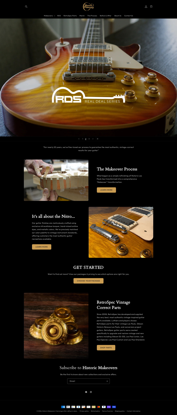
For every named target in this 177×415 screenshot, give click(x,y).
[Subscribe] (107, 381)
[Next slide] (93, 139)
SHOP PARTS (106, 348)
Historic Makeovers (48, 411)
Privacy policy (84, 411)
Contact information (133, 411)
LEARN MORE (106, 190)
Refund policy (95, 411)
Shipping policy (120, 411)
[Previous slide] (79, 139)
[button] (26, 6)
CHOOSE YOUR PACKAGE (88, 281)
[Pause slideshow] (98, 139)
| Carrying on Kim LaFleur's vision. (66, 411)
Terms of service (107, 411)
